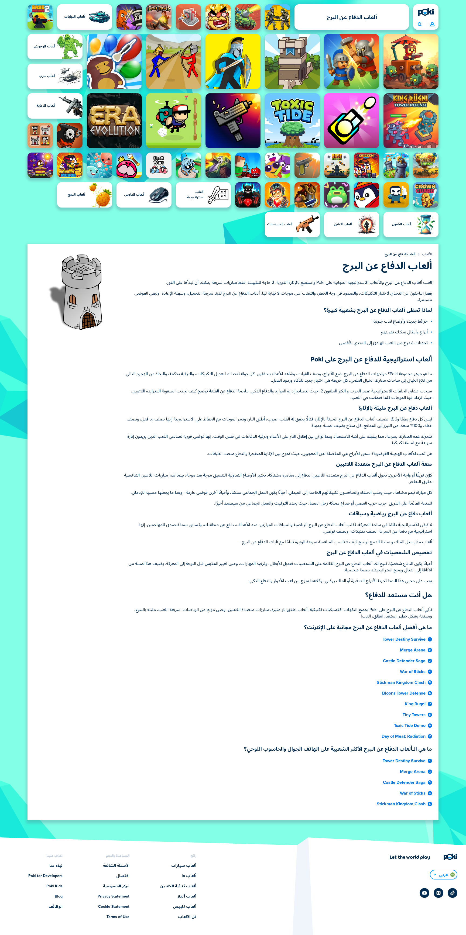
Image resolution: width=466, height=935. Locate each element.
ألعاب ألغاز (186, 896)
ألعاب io (189, 876)
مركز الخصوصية (116, 886)
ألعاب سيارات (183, 866)
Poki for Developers (45, 876)
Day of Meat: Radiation (404, 736)
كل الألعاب (187, 917)
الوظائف (56, 907)
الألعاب (427, 254)
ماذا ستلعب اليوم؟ (419, 24)
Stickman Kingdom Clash (401, 682)
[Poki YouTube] (424, 893)
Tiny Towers (414, 715)
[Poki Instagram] (438, 893)
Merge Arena (413, 650)
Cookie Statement (113, 907)
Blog (59, 896)
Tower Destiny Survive (404, 639)
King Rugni (415, 704)
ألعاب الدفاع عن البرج (400, 254)
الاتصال (122, 876)
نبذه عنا (56, 866)
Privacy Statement (113, 896)
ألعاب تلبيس (184, 907)
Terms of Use (118, 917)
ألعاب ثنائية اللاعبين (178, 886)
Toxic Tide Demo (410, 725)
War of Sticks (413, 672)
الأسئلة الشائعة (116, 866)
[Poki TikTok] (452, 893)
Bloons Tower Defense (404, 693)
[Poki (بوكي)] (426, 12)
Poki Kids (54, 886)
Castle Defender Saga (404, 661)
